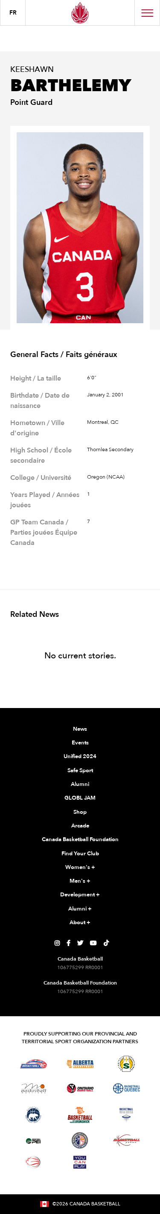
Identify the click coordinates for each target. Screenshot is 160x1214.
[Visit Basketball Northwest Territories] (33, 1115)
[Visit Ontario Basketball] (80, 1088)
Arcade (80, 826)
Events (80, 743)
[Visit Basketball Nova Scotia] (126, 1115)
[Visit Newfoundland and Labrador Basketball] (79, 1140)
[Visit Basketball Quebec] (126, 1088)
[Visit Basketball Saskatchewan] (126, 1063)
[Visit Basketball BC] (33, 1063)
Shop (80, 812)
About (80, 922)
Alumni (80, 784)
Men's (80, 881)
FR (13, 13)
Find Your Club (80, 853)
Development (80, 895)
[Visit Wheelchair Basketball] (33, 1162)
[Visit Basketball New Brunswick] (80, 1115)
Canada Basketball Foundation (80, 839)
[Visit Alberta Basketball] (80, 1063)
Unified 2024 (80, 756)
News (80, 729)
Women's (80, 867)
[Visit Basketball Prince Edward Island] (33, 1140)
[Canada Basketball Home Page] (80, 12)
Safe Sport (80, 770)
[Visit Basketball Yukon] (126, 1140)
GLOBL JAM (80, 798)
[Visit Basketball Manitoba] (33, 1088)
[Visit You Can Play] (79, 1162)
